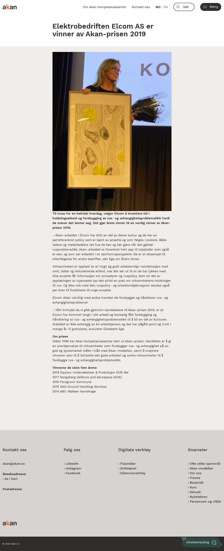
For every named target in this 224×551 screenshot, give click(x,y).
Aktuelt (195, 492)
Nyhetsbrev (198, 497)
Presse (195, 478)
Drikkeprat (128, 468)
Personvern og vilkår (205, 501)
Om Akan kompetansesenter (104, 7)
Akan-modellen (201, 468)
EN (166, 7)
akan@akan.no (14, 463)
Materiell (196, 482)
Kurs (193, 487)
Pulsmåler (128, 463)
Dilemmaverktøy (133, 473)
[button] (210, 7)
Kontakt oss (141, 7)
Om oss (195, 473)
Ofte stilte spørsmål (205, 463)
